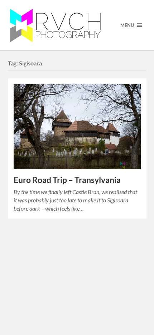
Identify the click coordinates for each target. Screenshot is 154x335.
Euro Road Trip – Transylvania (67, 180)
